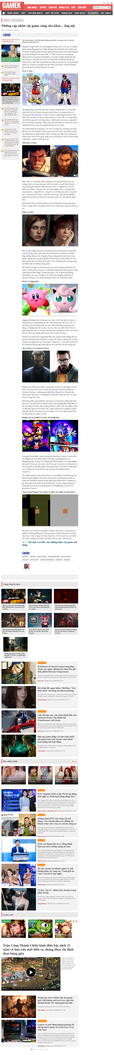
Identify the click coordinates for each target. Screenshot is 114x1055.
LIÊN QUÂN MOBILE (35, 13)
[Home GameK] (3, 13)
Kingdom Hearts (53, 556)
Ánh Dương (41, 1046)
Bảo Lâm (41, 681)
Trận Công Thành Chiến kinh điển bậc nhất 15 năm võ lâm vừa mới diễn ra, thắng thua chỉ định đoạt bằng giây (38, 949)
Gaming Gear (50, 1046)
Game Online (50, 751)
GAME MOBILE (32, 7)
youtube (108, 3)
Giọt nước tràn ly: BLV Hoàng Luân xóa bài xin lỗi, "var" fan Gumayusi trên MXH (10, 132)
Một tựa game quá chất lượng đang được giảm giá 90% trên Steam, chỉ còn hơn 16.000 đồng (10, 100)
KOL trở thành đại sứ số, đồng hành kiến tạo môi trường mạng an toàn (55, 845)
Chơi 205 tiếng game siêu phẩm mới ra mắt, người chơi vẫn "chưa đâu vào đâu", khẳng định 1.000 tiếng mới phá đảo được (11, 111)
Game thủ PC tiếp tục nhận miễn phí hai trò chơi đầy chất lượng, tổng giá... (39, 631)
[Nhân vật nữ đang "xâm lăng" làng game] (10, 50)
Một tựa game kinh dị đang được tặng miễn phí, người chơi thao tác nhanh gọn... (65, 607)
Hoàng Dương (42, 700)
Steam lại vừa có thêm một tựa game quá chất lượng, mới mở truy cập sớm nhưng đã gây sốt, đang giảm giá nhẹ (56, 1000)
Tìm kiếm (109, 7)
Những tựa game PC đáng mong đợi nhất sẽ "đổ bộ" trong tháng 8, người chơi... (15, 655)
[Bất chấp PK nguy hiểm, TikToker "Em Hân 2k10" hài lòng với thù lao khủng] (18, 697)
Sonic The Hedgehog (47, 559)
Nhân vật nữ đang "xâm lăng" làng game (9, 59)
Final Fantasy (36, 115)
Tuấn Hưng (41, 751)
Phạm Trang (42, 836)
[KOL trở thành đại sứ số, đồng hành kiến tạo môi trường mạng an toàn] (18, 850)
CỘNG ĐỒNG (82, 7)
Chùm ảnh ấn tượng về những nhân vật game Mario (10, 73)
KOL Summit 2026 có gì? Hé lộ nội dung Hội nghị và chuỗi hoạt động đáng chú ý (57, 795)
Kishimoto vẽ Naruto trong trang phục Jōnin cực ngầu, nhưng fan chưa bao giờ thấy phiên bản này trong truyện (57, 669)
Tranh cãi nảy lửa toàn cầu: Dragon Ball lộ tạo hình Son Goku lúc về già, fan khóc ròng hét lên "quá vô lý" (11, 154)
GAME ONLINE (80, 13)
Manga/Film (48, 681)
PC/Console (17, 20)
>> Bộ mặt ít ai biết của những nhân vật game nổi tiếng (49, 543)
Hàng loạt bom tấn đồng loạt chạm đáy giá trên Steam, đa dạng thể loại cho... (66, 631)
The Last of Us (66, 556)
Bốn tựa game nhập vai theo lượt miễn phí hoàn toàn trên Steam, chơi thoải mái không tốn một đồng (56, 739)
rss (112, 3)
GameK (6, 20)
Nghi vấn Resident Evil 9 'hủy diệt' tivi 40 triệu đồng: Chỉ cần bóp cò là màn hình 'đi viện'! (11, 122)
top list (33, 556)
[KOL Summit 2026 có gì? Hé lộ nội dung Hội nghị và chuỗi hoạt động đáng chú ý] (18, 800)
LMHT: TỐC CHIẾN (52, 13)
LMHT (23, 13)
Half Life (50, 392)
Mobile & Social (53, 700)
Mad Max (67, 559)
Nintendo (59, 559)
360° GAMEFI (106, 13)
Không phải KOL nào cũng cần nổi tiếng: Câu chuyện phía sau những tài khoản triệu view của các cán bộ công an (57, 821)
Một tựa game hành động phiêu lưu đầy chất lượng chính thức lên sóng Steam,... (13, 631)
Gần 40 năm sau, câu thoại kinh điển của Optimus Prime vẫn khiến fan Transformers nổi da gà (57, 717)
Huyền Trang (42, 861)
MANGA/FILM (64, 7)
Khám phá (62, 811)
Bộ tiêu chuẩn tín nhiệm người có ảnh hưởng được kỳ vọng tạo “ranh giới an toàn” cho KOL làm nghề (56, 871)
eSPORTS (43, 7)
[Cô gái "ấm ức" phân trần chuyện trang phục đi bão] (18, 899)
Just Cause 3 (35, 559)
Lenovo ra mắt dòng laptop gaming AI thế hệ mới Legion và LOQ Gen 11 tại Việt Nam (56, 1027)
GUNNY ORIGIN (13, 13)
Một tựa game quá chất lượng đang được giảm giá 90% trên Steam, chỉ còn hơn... (13, 607)
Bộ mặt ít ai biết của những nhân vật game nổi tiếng (11, 66)
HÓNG (73, 7)
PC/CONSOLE (93, 13)
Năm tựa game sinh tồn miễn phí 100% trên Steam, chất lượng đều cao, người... (39, 607)
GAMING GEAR (67, 13)
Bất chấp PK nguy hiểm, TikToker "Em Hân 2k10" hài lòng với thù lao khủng (56, 689)
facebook (104, 3)
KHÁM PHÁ (53, 7)
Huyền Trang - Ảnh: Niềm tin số (47, 811)
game (49, 47)
